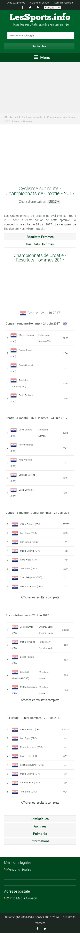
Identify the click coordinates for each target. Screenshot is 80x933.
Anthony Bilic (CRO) (30, 782)
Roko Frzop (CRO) (29, 559)
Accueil (14, 117)
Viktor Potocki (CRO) (30, 524)
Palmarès (40, 833)
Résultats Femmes (40, 236)
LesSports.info (40, 17)
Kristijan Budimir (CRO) (32, 764)
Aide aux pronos (16, 2)
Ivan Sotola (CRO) (29, 541)
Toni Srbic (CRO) (28, 568)
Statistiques (40, 819)
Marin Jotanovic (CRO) (31, 586)
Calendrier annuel (39, 2)
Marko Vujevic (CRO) (30, 550)
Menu (44, 57)
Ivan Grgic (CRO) (28, 532)
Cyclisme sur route (32, 117)
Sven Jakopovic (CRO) (31, 577)
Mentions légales (18, 869)
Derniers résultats (63, 2)
